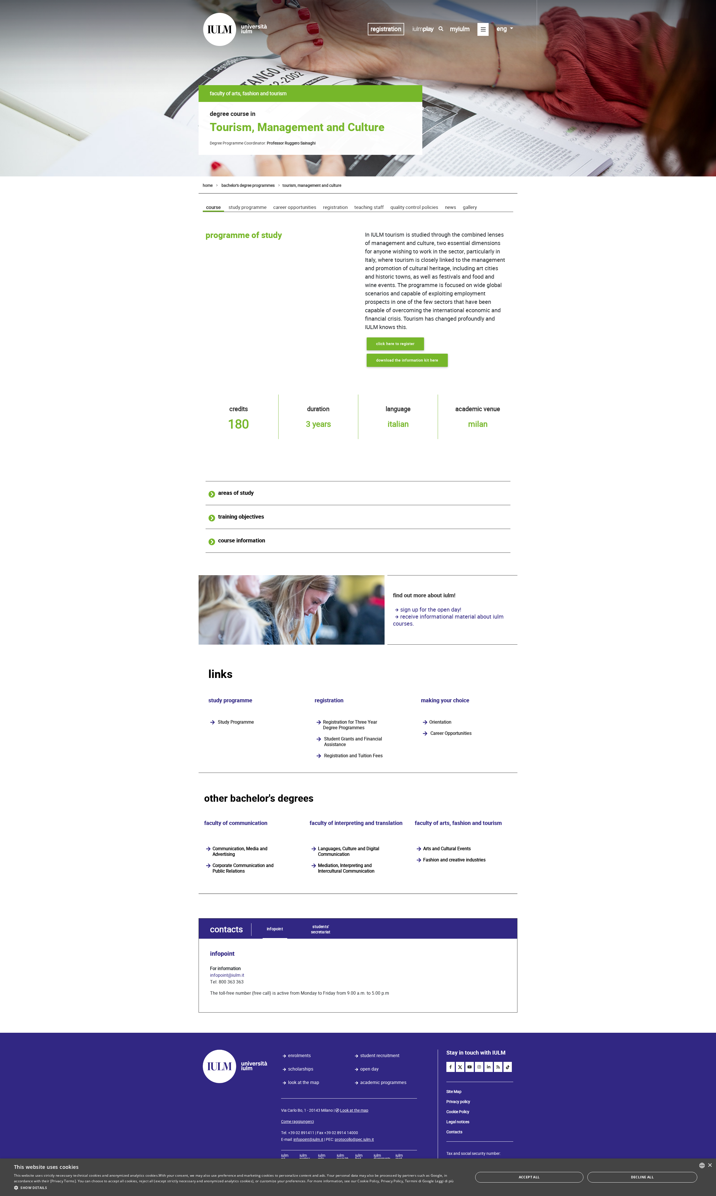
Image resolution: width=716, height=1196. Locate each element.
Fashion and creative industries (454, 860)
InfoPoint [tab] (275, 929)
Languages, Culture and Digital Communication (348, 851)
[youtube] (469, 1067)
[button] (237, 1188)
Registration (335, 207)
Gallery (470, 207)
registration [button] (386, 29)
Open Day (369, 1069)
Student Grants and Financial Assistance (353, 741)
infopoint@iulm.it (227, 975)
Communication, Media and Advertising (240, 851)
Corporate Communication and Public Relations (243, 868)
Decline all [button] (642, 1177)
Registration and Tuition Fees (353, 756)
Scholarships (300, 1069)
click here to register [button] (395, 343)
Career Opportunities (294, 207)
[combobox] (702, 1165)
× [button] (710, 1165)
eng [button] (502, 28)
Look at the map (303, 1082)
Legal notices (457, 1122)
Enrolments (299, 1055)
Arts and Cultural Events (447, 849)
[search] (441, 28)
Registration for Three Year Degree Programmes (350, 725)
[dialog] (358, 1177)
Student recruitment (379, 1055)
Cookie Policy (457, 1112)
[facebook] (450, 1067)
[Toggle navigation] (483, 29)
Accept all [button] (529, 1177)
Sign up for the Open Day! (430, 610)
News (450, 207)
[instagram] (479, 1067)
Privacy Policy (392, 1181)
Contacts (454, 1132)
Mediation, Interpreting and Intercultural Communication (346, 868)
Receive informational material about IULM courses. (448, 620)
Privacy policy (458, 1101)
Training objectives (241, 517)
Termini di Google (419, 1181)
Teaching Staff (369, 207)
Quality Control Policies (414, 207)
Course (213, 207)
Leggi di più (444, 1181)
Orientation (440, 722)
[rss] (498, 1067)
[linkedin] (488, 1067)
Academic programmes (383, 1082)
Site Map (453, 1091)
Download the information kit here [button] (407, 360)
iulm (284, 1157)
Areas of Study (236, 493)
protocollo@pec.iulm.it (354, 1139)
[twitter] (460, 1067)
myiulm (460, 29)
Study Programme (248, 207)
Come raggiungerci (297, 1121)
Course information (241, 541)
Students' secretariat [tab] (320, 929)
